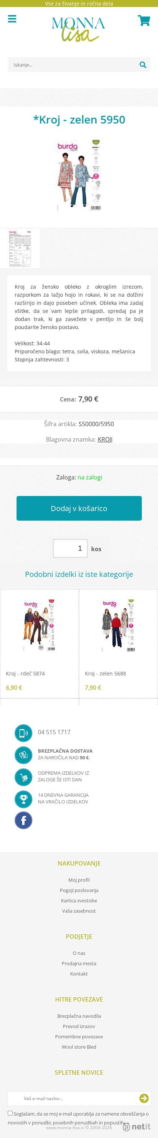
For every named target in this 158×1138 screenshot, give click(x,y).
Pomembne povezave (79, 1036)
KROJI (105, 439)
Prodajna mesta (79, 963)
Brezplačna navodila (79, 1016)
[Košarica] (143, 20)
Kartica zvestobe (79, 900)
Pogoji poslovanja (79, 890)
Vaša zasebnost (79, 910)
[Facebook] (79, 822)
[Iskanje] (143, 64)
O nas (79, 953)
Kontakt (79, 973)
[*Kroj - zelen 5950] (79, 180)
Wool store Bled (79, 1047)
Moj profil (79, 880)
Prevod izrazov (79, 1026)
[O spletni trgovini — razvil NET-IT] (137, 1127)
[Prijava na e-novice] (144, 1099)
